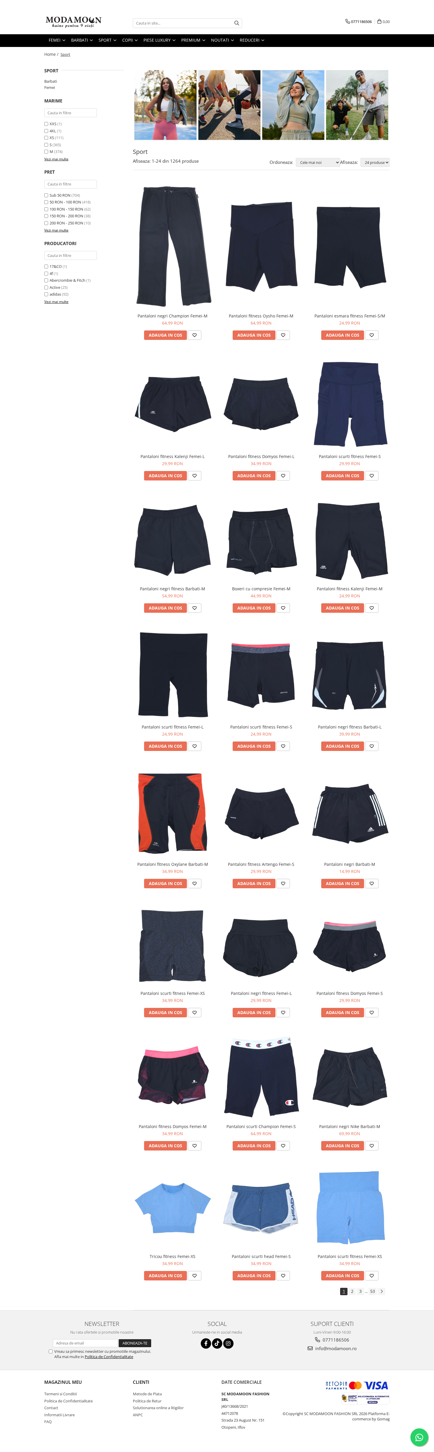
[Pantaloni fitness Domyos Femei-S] (350, 945)
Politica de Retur (147, 1401)
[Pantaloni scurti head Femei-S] (261, 1208)
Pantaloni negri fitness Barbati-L (349, 727)
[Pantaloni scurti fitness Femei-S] (350, 403)
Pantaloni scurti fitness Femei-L (172, 727)
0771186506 (335, 1340)
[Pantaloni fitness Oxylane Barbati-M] (172, 812)
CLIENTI (141, 1382)
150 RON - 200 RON (66, 216)
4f (51, 273)
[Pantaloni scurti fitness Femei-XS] (172, 945)
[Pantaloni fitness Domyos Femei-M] (172, 1076)
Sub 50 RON (60, 195)
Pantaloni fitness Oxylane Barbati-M (172, 864)
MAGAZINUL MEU (63, 1382)
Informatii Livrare (59, 1414)
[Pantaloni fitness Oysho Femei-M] (261, 246)
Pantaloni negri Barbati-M (349, 864)
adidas (55, 294)
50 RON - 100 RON (65, 202)
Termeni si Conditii (60, 1393)
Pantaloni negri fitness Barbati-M (172, 588)
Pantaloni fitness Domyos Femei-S (349, 993)
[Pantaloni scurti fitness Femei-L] (172, 674)
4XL (53, 130)
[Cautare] (236, 23)
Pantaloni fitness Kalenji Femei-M (350, 588)
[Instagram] (228, 1343)
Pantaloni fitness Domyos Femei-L (261, 456)
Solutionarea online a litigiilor (158, 1407)
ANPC (138, 1414)
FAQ (48, 1421)
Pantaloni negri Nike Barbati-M (349, 1126)
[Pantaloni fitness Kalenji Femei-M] (350, 539)
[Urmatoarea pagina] (381, 1291)
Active (55, 287)
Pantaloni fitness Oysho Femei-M (261, 316)
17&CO (56, 266)
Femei (49, 87)
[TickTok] (217, 1343)
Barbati (50, 81)
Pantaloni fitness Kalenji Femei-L (173, 456)
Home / (52, 54)
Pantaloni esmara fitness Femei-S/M (349, 316)
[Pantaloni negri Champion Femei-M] (172, 246)
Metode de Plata (147, 1393)
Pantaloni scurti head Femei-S (261, 1256)
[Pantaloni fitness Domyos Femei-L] (261, 403)
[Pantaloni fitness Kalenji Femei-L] (172, 402)
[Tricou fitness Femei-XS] (172, 1208)
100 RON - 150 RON (66, 209)
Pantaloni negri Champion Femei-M (173, 316)
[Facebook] (206, 1343)
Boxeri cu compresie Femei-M (261, 588)
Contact (51, 1407)
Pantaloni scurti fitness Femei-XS (173, 993)
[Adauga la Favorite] (194, 335)
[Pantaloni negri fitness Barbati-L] (350, 674)
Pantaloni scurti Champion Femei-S (261, 1126)
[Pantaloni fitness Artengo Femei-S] (261, 812)
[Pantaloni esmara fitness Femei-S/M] (350, 246)
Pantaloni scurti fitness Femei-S (350, 456)
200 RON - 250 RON (66, 223)
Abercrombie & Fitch (67, 280)
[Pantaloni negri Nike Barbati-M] (350, 1076)
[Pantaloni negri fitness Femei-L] (261, 945)
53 (372, 1291)
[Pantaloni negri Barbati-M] (350, 812)
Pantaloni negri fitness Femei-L (261, 993)
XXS (53, 123)
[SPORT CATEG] (261, 105)
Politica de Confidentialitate (109, 1356)
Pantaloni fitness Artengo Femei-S (261, 864)
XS (52, 137)
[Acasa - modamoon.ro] (73, 23)
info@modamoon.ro (335, 1348)
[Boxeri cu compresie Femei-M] (261, 539)
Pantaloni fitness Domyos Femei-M (173, 1126)
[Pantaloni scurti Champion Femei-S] (261, 1076)
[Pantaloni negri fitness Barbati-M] (172, 539)
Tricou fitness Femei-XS (172, 1256)
